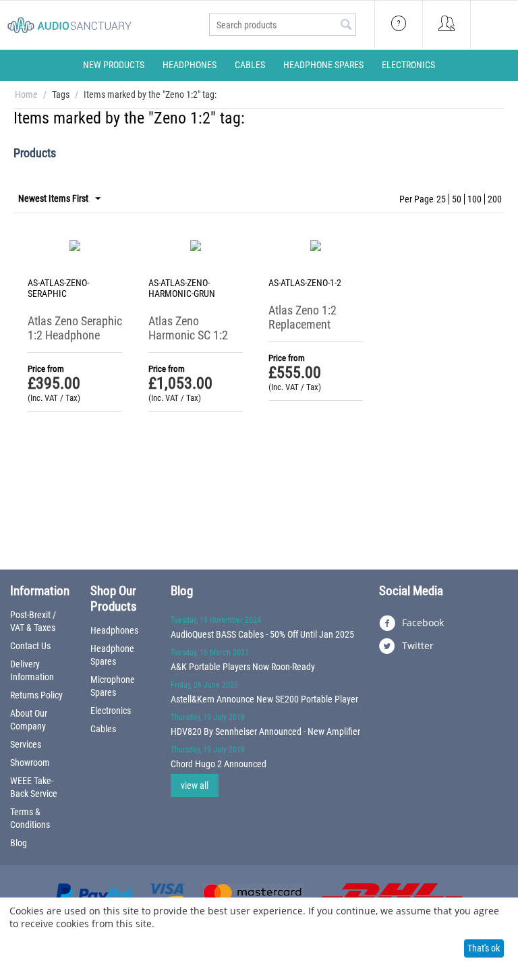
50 (456, 199)
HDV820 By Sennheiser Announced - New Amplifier (265, 731)
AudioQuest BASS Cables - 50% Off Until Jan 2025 (262, 634)
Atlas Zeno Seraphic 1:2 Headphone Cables (75, 335)
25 (441, 199)
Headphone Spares (323, 64)
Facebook (421, 622)
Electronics (408, 64)
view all (194, 785)
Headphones (190, 64)
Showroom (30, 762)
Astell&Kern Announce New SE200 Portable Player (264, 699)
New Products (113, 64)
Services (25, 744)
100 (474, 199)
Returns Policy (36, 695)
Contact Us (30, 645)
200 (495, 199)
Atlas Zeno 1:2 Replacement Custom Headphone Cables (315, 331)
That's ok (483, 948)
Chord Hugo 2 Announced (218, 763)
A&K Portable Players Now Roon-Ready (243, 666)
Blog (18, 842)
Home (26, 94)
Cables (250, 64)
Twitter (416, 645)
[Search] (346, 25)
